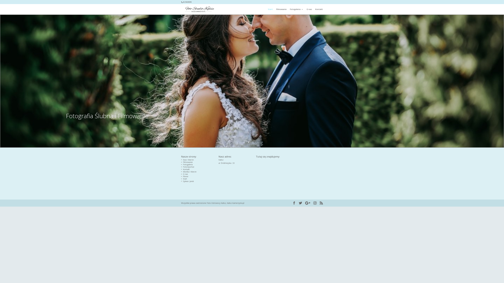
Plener (185, 176)
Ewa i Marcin (188, 160)
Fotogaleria (295, 9)
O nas (309, 9)
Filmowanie (281, 9)
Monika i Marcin (189, 171)
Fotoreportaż (188, 167)
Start (270, 9)
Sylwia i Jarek (188, 181)
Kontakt (319, 9)
